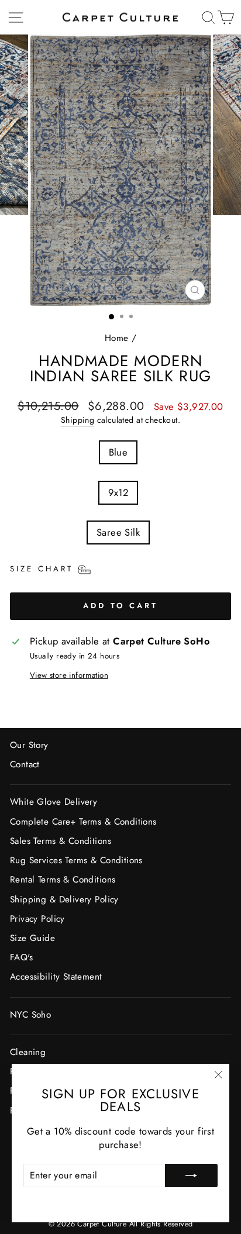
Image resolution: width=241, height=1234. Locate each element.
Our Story (29, 745)
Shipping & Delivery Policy (64, 899)
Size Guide (32, 938)
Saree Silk (118, 532)
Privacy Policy (37, 918)
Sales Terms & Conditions (60, 841)
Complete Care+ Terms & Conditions (83, 821)
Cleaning (28, 1052)
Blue (118, 452)
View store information (69, 675)
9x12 (118, 492)
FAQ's (21, 957)
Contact (25, 764)
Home (117, 338)
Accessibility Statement (56, 976)
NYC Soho (30, 1014)
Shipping (77, 420)
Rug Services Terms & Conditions (76, 860)
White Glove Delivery (53, 801)
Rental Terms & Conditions (62, 879)
